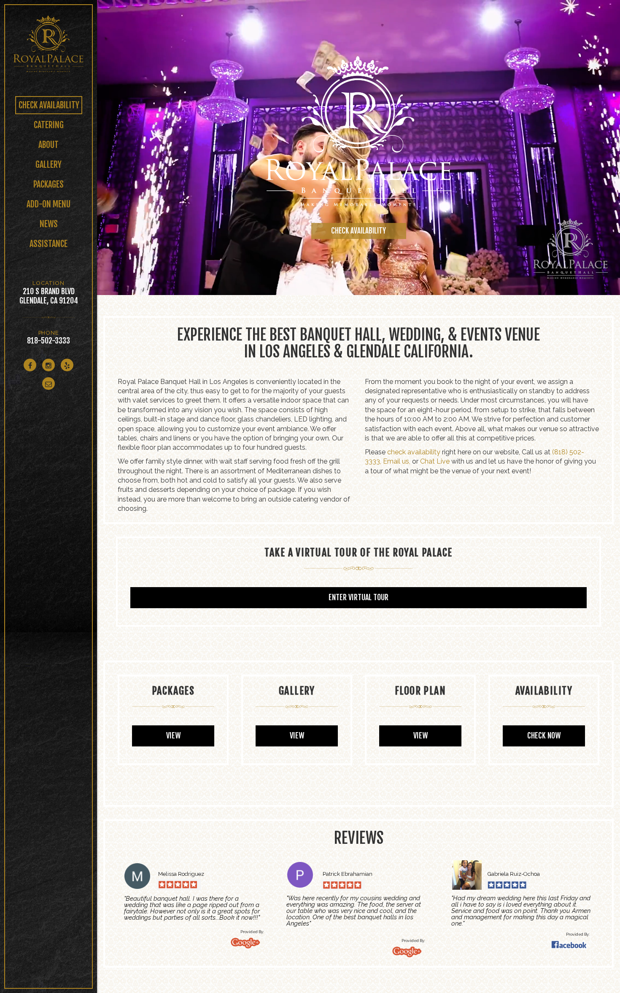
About (48, 145)
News (49, 224)
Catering (49, 125)
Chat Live (435, 461)
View (173, 735)
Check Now (544, 735)
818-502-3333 (48, 340)
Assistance (48, 244)
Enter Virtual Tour (358, 597)
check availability (413, 452)
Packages (48, 184)
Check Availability (49, 105)
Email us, (396, 461)
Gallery (48, 164)
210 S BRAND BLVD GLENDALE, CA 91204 (48, 296)
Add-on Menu (48, 204)
